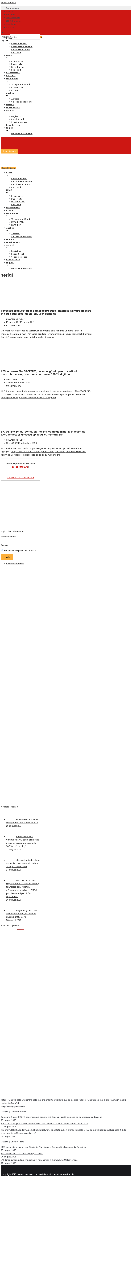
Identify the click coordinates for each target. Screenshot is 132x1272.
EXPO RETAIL (17, 87)
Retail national (19, 43)
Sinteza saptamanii (21, 102)
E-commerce (13, 72)
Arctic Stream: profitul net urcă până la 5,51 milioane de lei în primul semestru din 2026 (44, 1123)
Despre (9, 11)
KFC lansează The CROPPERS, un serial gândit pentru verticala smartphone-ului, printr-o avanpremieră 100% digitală (39, 373)
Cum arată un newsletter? (20, 477)
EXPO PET (16, 90)
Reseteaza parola (15, 563)
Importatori (17, 64)
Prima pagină (12, 8)
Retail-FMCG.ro (25, 1174)
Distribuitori (18, 67)
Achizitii (15, 99)
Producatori (17, 61)
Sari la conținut (8, 2)
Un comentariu (13, 385)
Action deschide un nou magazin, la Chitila (22, 1153)
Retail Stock (17, 119)
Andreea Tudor (16, 318)
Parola (4, 545)
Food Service (13, 125)
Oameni (10, 104)
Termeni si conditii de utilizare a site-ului (54, 1174)
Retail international (21, 46)
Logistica (16, 116)
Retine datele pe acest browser (20, 550)
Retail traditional (20, 49)
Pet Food (16, 52)
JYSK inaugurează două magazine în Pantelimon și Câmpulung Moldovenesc (39, 1159)
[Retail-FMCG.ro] (20, 19)
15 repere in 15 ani (20, 84)
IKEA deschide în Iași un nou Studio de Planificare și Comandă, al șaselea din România (43, 1147)
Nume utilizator (8, 536)
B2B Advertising (13, 21)
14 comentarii (13, 325)
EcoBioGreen (13, 107)
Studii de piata (19, 122)
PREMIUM (10, 75)
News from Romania (21, 133)
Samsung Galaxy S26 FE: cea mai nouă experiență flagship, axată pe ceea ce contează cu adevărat (51, 1117)
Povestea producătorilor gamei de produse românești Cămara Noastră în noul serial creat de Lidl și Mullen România (46, 312)
